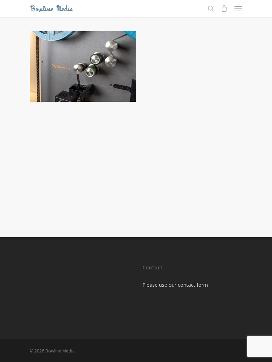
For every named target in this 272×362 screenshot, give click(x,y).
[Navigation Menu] (238, 8)
